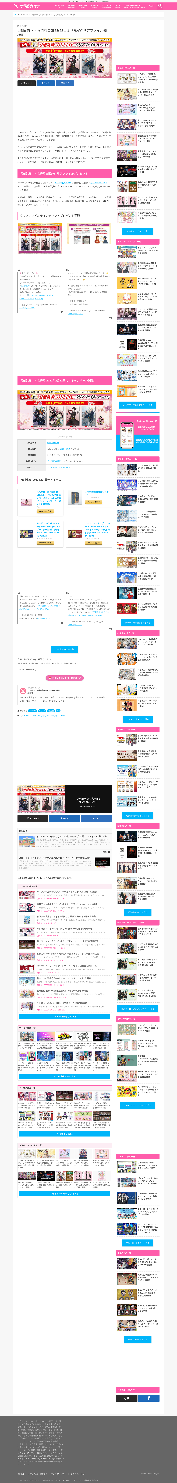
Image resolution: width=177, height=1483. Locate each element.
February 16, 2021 (27, 308)
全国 (64, 716)
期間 (58, 711)
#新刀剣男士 (73, 615)
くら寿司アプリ (62, 182)
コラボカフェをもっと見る (137, 231)
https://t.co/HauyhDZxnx (39, 295)
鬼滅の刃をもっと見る (137, 1339)
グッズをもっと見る (64, 1134)
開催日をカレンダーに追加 (63, 678)
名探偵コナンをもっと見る (137, 816)
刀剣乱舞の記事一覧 (64, 649)
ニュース (42, 711)
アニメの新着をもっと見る (65, 1076)
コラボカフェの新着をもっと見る (64, 1194)
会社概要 (20, 1474)
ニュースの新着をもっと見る (64, 1017)
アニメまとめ (106, 6)
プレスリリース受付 (58, 1474)
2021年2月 (32, 711)
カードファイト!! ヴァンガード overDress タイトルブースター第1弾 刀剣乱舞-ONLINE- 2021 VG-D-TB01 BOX (49, 529)
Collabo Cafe (27, 6)
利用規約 (87, 1480)
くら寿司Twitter (97, 182)
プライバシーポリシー (79, 1474)
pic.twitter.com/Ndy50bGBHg (31, 299)
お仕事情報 (94, 6)
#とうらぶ (50, 606)
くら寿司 (42, 716)
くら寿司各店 (53, 461)
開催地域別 (83, 6)
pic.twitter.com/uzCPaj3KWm (37, 609)
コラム (117, 6)
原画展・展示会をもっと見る (137, 623)
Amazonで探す (45, 511)
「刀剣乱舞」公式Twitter (58, 467)
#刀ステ (52, 295)
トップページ (59, 6)
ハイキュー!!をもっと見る (138, 719)
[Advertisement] (39, 107)
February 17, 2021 (75, 314)
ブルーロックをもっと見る (137, 1243)
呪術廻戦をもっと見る (137, 912)
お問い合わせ (43, 1453)
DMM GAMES (30, 716)
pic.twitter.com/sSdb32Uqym (90, 615)
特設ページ (52, 442)
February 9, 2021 (75, 625)
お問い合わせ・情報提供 (38, 1474)
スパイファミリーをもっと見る (137, 1105)
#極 (56, 606)
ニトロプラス (54, 716)
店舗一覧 (64, 449)
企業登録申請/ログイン (134, 6)
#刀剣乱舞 (25, 286)
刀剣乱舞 (51, 711)
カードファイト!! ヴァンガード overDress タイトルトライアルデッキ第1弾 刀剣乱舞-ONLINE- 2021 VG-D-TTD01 (97, 529)
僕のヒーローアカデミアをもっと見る (137, 1009)
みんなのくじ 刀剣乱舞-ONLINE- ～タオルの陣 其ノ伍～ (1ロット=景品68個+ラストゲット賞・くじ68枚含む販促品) (49, 498)
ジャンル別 (71, 6)
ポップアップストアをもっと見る (137, 405)
